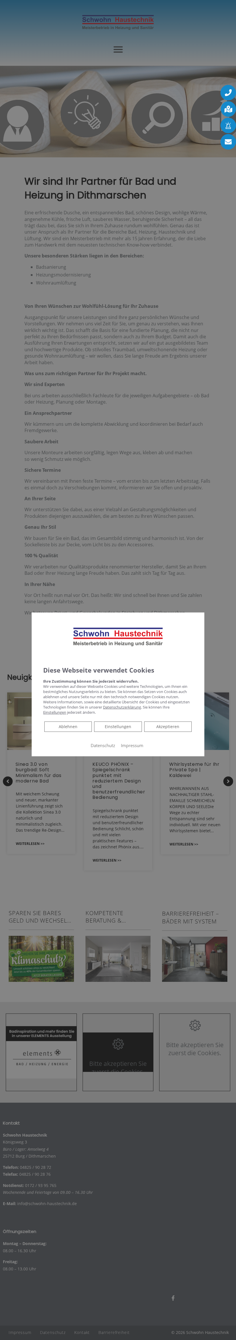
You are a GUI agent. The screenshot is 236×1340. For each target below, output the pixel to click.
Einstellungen (118, 726)
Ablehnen (67, 726)
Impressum (132, 745)
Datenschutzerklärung (122, 707)
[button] (228, 92)
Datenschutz (103, 745)
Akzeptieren (167, 726)
